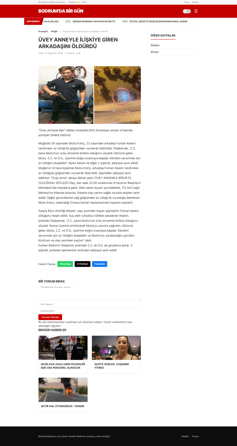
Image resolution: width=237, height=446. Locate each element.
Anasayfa (43, 31)
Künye (187, 2)
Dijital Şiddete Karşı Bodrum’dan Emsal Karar (145, 21)
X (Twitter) (82, 264)
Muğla (54, 31)
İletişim (195, 2)
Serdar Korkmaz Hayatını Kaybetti (81, 21)
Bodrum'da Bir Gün (60, 11)
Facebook (99, 264)
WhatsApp (65, 264)
